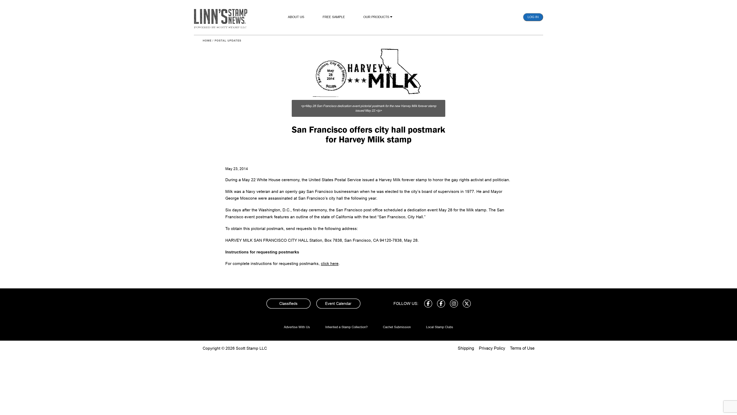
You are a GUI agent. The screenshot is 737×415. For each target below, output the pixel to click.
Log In (533, 17)
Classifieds (288, 303)
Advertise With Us (297, 327)
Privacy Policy (492, 348)
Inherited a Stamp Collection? (346, 327)
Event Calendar (338, 303)
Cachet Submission (397, 327)
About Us (296, 17)
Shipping (466, 348)
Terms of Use (522, 348)
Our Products (376, 17)
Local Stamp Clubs (439, 327)
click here (330, 263)
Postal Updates (228, 40)
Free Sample (334, 17)
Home (207, 40)
